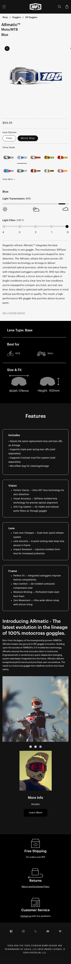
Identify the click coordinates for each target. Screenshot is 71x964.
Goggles (16, 17)
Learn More (35, 812)
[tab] (30, 746)
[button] (4, 6)
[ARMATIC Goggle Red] (62, 157)
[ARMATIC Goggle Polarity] (22, 171)
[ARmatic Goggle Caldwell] (35, 171)
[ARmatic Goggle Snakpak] (62, 171)
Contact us (25, 916)
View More (7, 179)
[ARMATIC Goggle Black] (8, 157)
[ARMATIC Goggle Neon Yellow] (49, 157)
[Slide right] (42, 114)
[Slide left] (28, 114)
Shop (5, 17)
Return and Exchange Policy (35, 886)
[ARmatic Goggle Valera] (49, 171)
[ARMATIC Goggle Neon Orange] (35, 157)
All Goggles (31, 17)
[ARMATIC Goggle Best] (8, 171)
